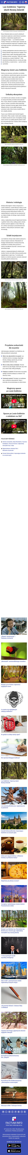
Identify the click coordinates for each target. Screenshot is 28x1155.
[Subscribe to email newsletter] (25, 1112)
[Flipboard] (15, 1112)
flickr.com (21, 144)
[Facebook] (3, 1112)
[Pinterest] (9, 1112)
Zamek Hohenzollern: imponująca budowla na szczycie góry (14, 454)
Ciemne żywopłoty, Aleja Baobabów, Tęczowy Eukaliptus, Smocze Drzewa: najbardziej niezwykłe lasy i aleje (15, 443)
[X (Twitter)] (6, 1112)
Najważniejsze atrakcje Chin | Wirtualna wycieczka (10, 449)
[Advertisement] (14, 182)
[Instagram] (19, 1112)
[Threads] (12, 1112)
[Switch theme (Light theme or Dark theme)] (23, 2)
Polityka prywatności (17, 1131)
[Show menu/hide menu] (2, 2)
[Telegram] (22, 1112)
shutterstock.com (21, 31)
